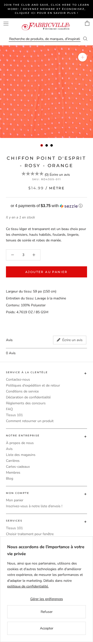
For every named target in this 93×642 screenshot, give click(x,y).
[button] (46, 206)
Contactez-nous (18, 379)
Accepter (46, 628)
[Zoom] (82, 57)
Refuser (47, 611)
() (47, 174)
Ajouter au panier (46, 272)
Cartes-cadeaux (18, 466)
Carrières (13, 460)
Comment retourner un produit (30, 421)
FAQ (9, 409)
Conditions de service (22, 391)
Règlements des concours (26, 403)
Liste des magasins (20, 454)
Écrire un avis (60, 174)
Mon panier (14, 500)
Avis (9, 449)
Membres (13, 472)
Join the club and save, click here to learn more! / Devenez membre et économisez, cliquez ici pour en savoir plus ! (46, 9)
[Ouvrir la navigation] (5, 23)
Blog (9, 478)
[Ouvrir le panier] (87, 23)
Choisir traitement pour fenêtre (30, 534)
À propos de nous (20, 443)
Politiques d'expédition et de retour (33, 385)
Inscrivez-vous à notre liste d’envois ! (34, 506)
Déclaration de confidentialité (28, 397)
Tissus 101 (14, 415)
